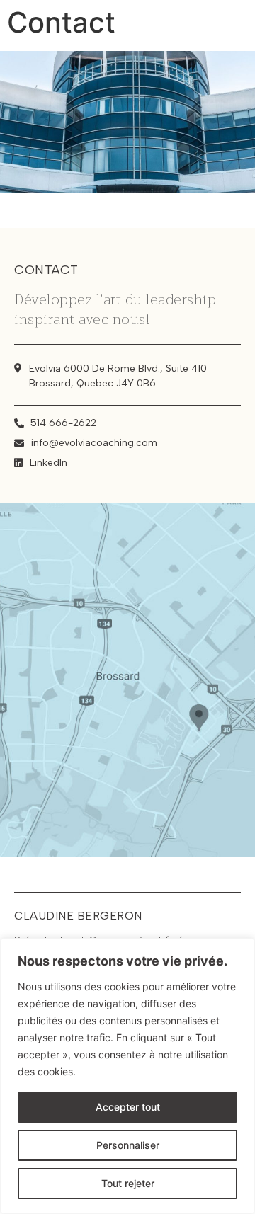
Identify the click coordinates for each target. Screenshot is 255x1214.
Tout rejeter (127, 1183)
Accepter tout (128, 1107)
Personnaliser (127, 1145)
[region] (127, 1076)
